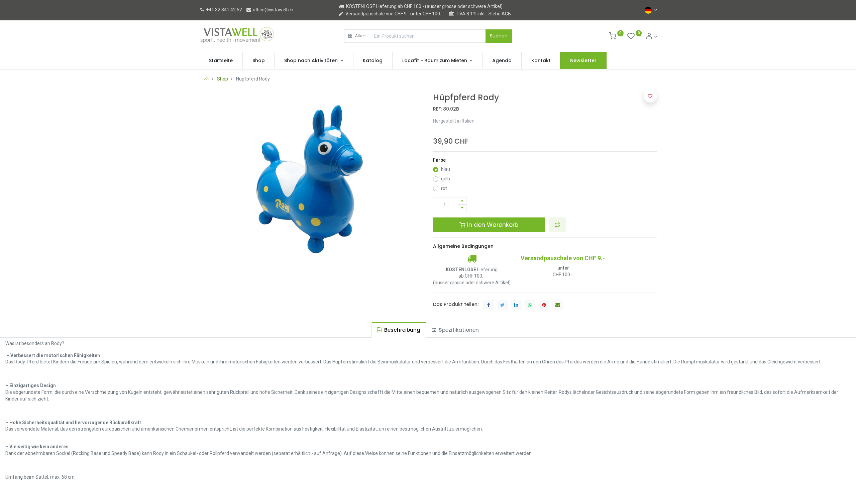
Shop (222, 79)
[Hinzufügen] (462, 200)
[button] (357, 36)
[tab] (398, 330)
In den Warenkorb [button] (491, 225)
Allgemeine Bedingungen (463, 246)
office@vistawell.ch (272, 9)
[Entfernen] (462, 208)
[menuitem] (220, 60)
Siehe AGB (500, 13)
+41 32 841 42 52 (223, 9)
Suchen (499, 35)
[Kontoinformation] (651, 36)
